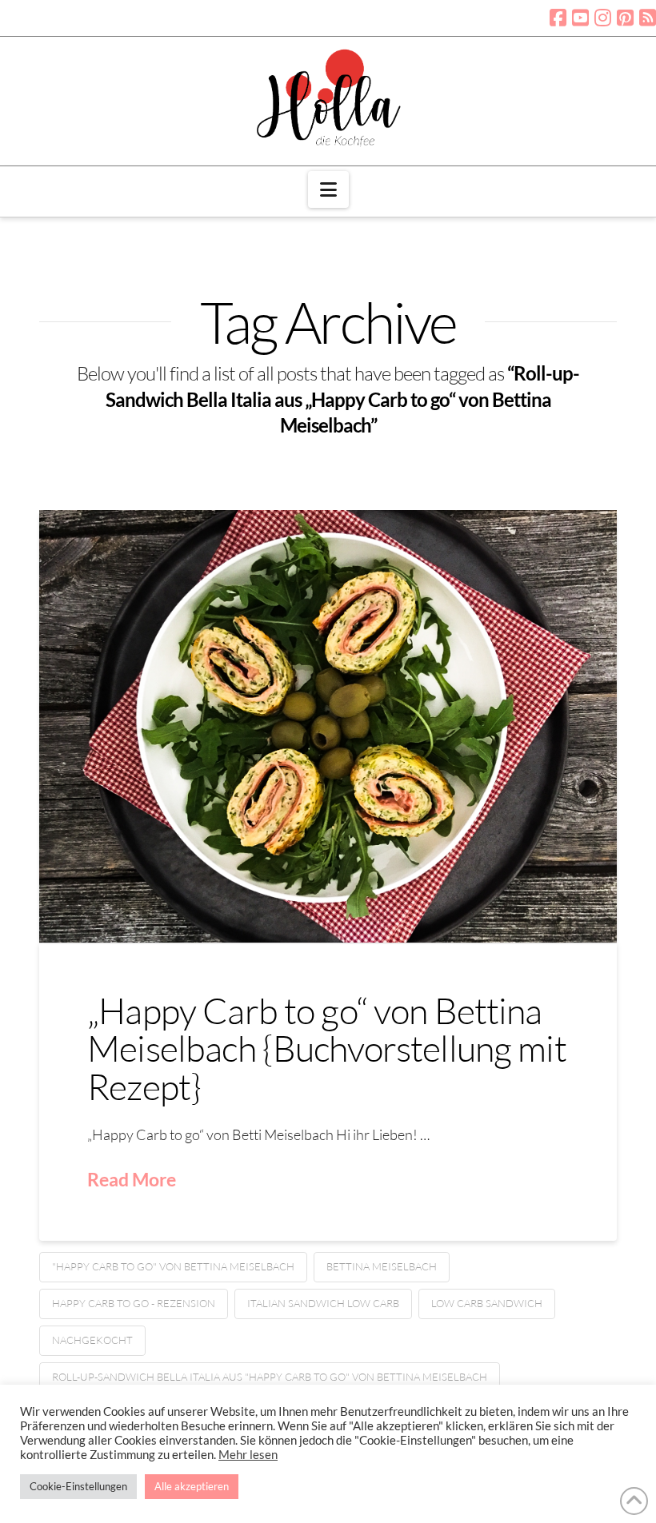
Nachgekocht (92, 1340)
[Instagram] (602, 17)
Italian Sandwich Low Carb (323, 1303)
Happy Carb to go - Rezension (133, 1303)
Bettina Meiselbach (381, 1266)
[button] (328, 189)
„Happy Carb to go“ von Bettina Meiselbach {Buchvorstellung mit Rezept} (326, 1048)
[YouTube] (580, 17)
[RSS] (647, 17)
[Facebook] (558, 17)
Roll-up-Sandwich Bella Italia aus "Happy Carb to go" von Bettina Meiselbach (269, 1376)
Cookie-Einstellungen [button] (78, 1486)
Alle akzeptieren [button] (191, 1486)
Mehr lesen (248, 1454)
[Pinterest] (625, 17)
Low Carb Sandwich (486, 1303)
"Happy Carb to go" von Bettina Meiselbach (173, 1266)
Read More (131, 1179)
